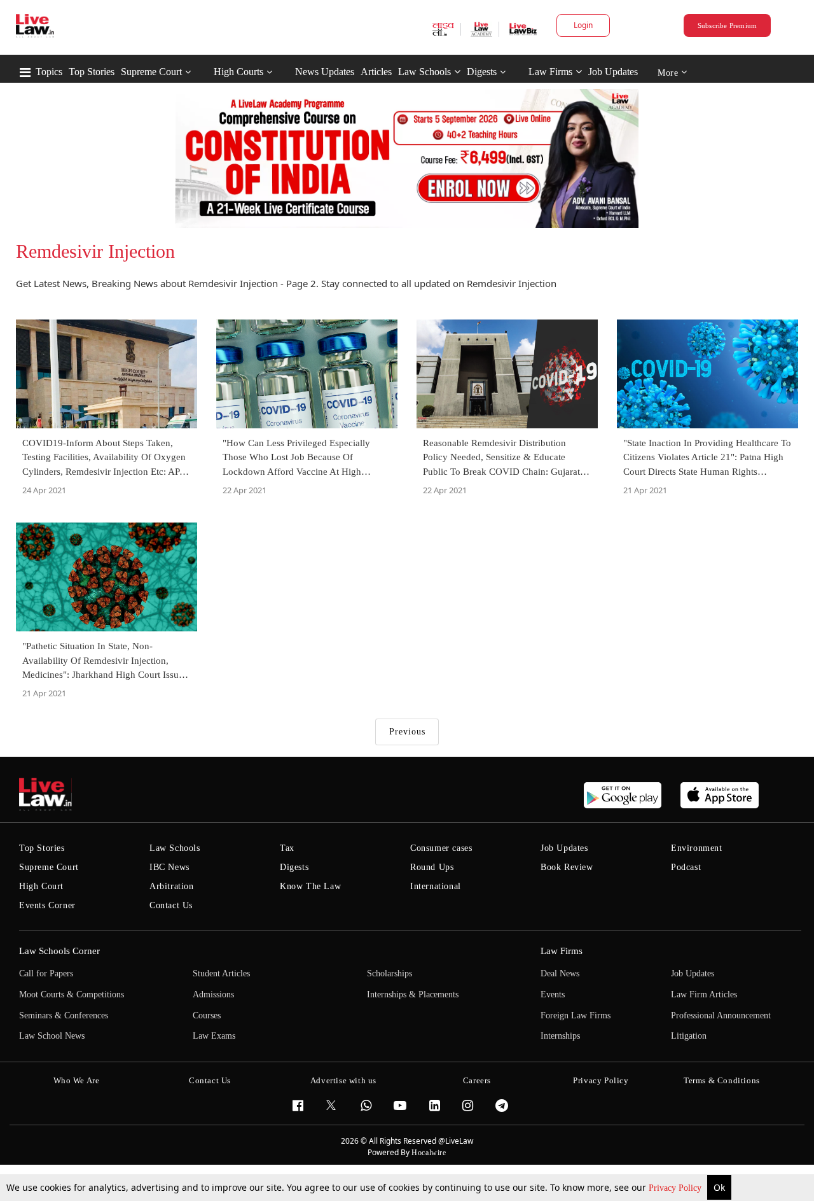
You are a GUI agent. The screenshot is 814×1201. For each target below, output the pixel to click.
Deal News (560, 973)
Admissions (213, 994)
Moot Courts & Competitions (71, 994)
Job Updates (613, 71)
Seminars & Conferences (63, 1015)
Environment (696, 848)
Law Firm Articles (704, 994)
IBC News (169, 867)
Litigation (689, 1036)
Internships (560, 1036)
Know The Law (310, 886)
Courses (207, 1015)
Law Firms (550, 71)
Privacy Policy (676, 1188)
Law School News (52, 1036)
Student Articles (221, 973)
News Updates (324, 71)
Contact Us (171, 905)
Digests (482, 71)
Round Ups (431, 867)
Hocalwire (428, 1152)
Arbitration (171, 886)
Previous (407, 731)
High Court (41, 886)
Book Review (567, 867)
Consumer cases (441, 848)
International (435, 886)
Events (553, 994)
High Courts (238, 71)
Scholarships (389, 973)
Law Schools (424, 71)
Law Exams (214, 1036)
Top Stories (91, 71)
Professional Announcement (721, 1015)
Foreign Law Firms (575, 1015)
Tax (287, 848)
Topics (49, 71)
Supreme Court (151, 71)
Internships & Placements (413, 994)
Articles (376, 71)
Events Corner (47, 905)
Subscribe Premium (727, 25)
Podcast (686, 867)
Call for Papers (46, 973)
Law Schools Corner (59, 951)
